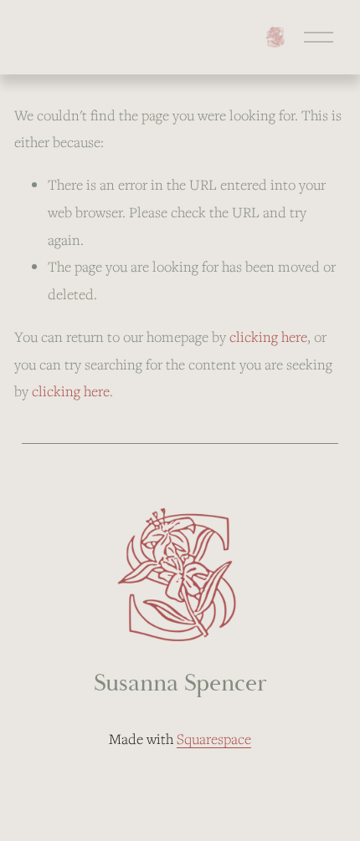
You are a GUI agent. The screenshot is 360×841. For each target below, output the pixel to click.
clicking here (268, 336)
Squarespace (214, 738)
